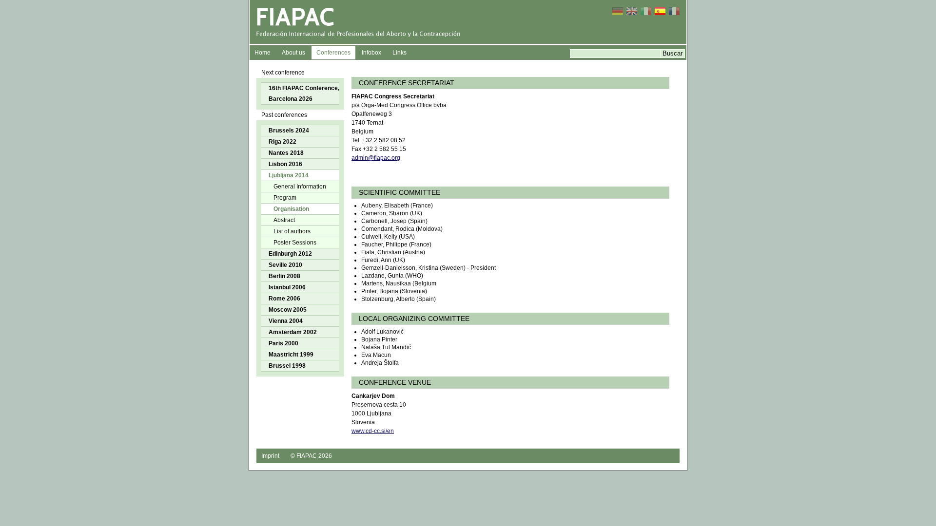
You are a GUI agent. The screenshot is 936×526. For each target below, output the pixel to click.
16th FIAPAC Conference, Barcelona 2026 (304, 93)
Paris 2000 (283, 343)
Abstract (284, 220)
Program (284, 197)
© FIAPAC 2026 (311, 455)
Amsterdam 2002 (293, 332)
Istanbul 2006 (287, 287)
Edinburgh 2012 (290, 253)
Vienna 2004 (286, 321)
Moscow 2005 (288, 309)
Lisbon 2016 (285, 164)
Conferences (333, 52)
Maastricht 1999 (291, 354)
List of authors (292, 231)
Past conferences (284, 115)
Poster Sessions (294, 242)
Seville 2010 (285, 265)
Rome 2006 (284, 298)
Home (262, 52)
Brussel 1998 (287, 365)
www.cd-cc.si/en (372, 431)
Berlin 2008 (284, 276)
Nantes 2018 (286, 153)
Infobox (371, 52)
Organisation (291, 209)
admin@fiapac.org (375, 157)
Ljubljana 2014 (289, 175)
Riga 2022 (282, 141)
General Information (299, 186)
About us (293, 52)
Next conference (283, 72)
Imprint (270, 455)
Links (399, 52)
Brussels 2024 (289, 130)
